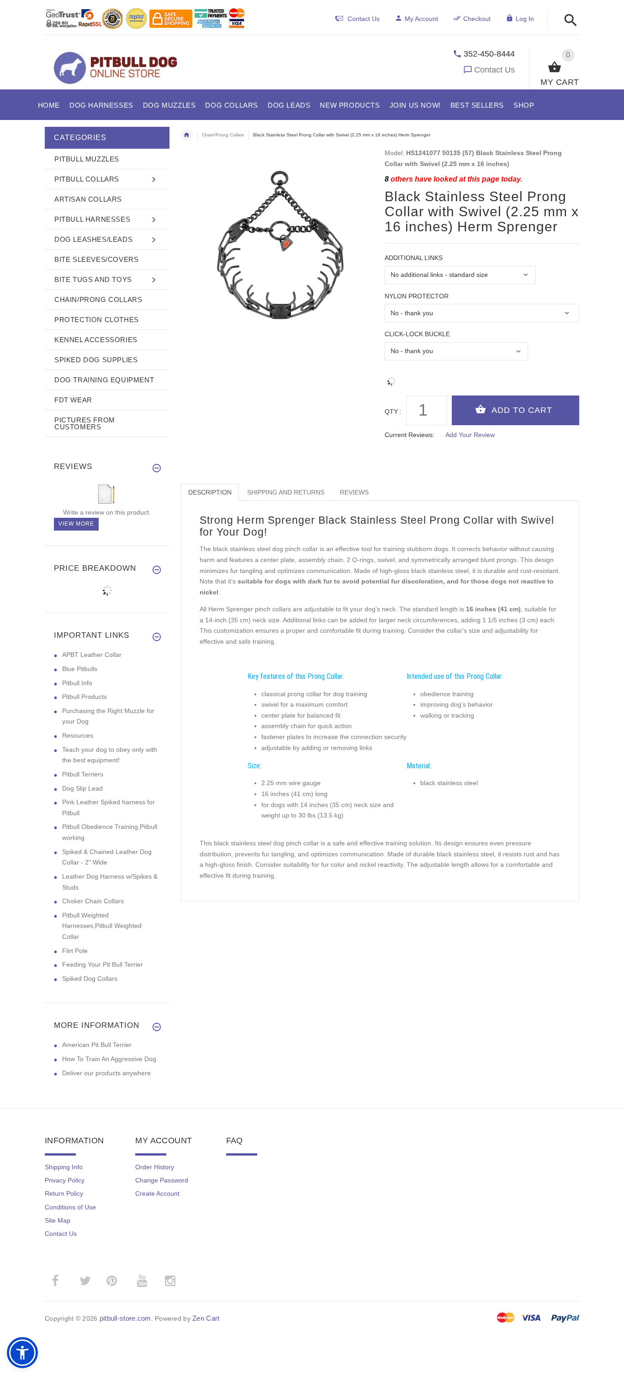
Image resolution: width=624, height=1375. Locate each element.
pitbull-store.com (125, 1318)
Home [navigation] (187, 135)
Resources (77, 735)
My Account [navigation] (421, 18)
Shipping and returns (285, 492)
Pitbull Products (84, 696)
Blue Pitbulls (79, 668)
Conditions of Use (70, 1207)
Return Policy (64, 1193)
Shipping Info (64, 1167)
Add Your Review (470, 434)
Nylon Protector (417, 296)
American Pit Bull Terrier (97, 1044)
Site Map (57, 1220)
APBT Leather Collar (92, 654)
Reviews (354, 492)
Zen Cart (205, 1318)
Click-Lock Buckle (417, 334)
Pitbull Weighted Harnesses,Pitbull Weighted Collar (102, 925)
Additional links (414, 257)
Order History (154, 1167)
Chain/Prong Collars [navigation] (223, 134)
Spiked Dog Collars (89, 978)
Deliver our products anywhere (106, 1073)
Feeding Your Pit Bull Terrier (102, 964)
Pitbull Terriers (82, 774)
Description (210, 492)
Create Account (157, 1193)
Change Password (161, 1180)
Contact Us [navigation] (364, 18)
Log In (525, 18)
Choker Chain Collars (93, 901)
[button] (568, 21)
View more (76, 524)
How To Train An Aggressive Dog (109, 1058)
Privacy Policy (65, 1180)
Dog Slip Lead (82, 788)
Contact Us (494, 69)
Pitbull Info (77, 683)
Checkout (477, 18)
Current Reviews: (409, 434)
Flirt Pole (75, 950)
